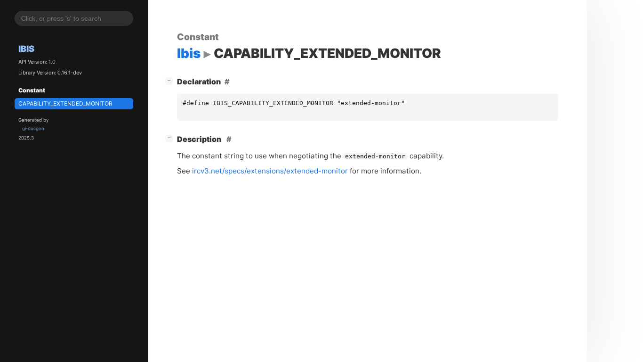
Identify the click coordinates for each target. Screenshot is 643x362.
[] (171, 80)
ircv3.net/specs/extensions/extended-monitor (270, 170)
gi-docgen (33, 128)
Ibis (26, 48)
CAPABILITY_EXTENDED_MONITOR (65, 103)
